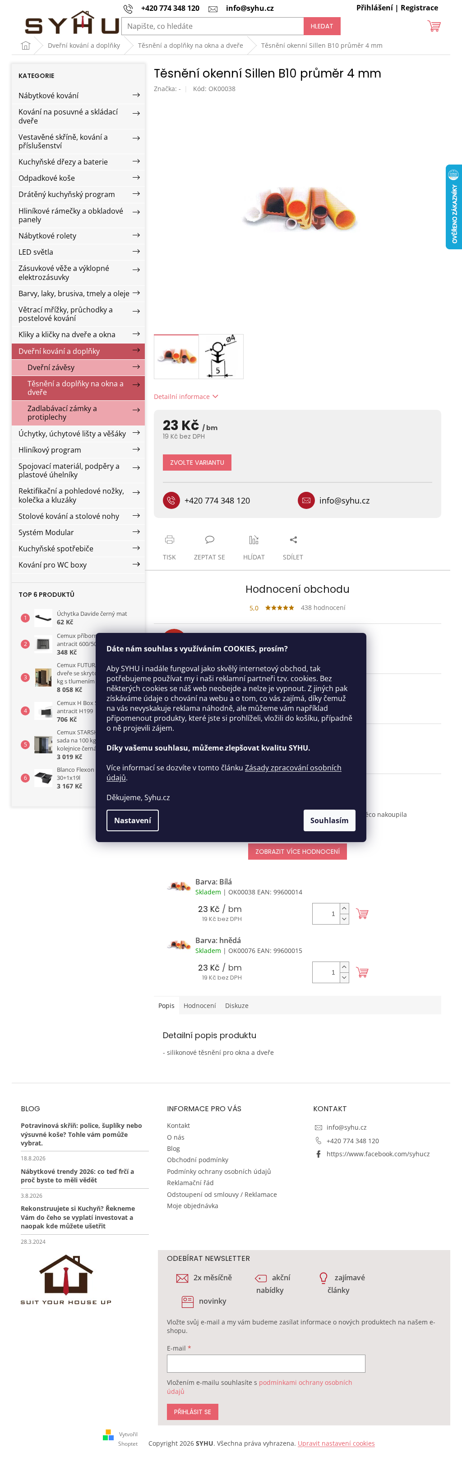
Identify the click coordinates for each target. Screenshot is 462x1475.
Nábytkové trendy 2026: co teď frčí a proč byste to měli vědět (77, 1175)
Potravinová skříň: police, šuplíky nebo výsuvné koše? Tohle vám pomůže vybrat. (81, 1134)
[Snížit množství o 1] (344, 919)
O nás (176, 1137)
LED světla (35, 252)
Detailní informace (182, 396)
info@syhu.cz (347, 1127)
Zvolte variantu (197, 462)
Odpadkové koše (46, 178)
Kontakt (178, 1125)
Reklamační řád (190, 1182)
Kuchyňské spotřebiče (55, 549)
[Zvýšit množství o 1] (344, 908)
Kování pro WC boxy (52, 565)
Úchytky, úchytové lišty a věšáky (72, 434)
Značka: (167, 88)
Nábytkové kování (48, 96)
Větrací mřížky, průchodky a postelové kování (65, 314)
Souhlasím (329, 820)
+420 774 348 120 (353, 1140)
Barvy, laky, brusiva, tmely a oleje (73, 293)
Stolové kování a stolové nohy (68, 516)
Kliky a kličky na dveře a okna (67, 334)
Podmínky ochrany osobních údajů (219, 1171)
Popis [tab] (166, 1005)
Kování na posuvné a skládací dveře (68, 116)
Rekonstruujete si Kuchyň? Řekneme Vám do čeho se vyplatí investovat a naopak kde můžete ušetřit (78, 1217)
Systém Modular (46, 532)
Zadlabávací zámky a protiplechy (62, 412)
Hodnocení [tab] (200, 1005)
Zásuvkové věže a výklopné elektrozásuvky (63, 272)
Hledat (322, 26)
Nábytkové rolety (47, 236)
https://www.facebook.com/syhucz (378, 1154)
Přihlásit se (192, 1411)
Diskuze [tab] (237, 1005)
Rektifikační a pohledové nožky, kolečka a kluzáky (71, 495)
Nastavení (132, 820)
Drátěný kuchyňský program (66, 194)
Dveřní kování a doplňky (59, 351)
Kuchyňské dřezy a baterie (63, 162)
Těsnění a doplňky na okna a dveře (76, 388)
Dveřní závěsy (51, 367)
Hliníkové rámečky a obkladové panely (70, 215)
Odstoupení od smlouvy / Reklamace (222, 1194)
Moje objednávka (192, 1205)
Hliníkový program (49, 450)
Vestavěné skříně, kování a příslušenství (63, 141)
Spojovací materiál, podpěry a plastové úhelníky (69, 470)
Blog (173, 1148)
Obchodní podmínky (197, 1159)
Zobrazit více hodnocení (297, 851)
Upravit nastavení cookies (336, 1443)
